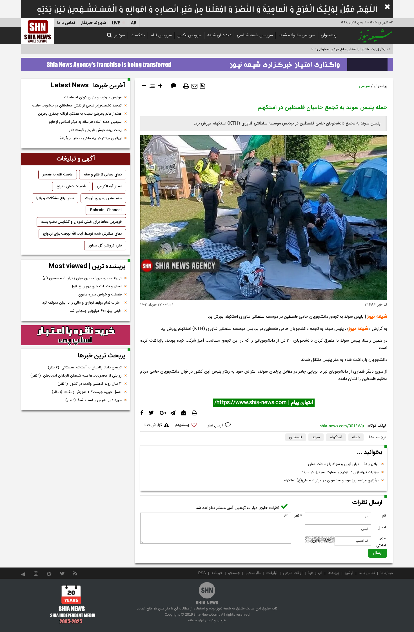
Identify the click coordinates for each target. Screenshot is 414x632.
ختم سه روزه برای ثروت (103, 198)
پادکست (138, 35)
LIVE (116, 23)
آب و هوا (315, 573)
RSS (202, 573)
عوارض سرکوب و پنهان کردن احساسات (93, 97)
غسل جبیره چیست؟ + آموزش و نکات (87, 392)
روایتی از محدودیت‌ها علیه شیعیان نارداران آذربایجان (76, 376)
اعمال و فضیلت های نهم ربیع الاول (96, 286)
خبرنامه (217, 573)
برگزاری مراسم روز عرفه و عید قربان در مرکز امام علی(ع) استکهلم (331, 480)
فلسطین (295, 437)
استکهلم (336, 437)
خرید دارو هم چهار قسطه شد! (93, 400)
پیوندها (333, 573)
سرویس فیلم (161, 35)
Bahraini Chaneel (106, 210)
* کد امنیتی (381, 542)
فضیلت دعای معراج (71, 186)
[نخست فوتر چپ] (72, 604)
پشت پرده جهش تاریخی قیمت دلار (95, 130)
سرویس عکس (189, 35)
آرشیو (349, 573)
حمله (356, 437)
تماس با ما (66, 22)
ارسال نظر (216, 425)
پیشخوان (329, 35)
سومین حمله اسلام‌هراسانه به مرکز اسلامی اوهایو (85, 122)
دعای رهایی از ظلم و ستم (103, 175)
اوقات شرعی (292, 573)
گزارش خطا (153, 425)
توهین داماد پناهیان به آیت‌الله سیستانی (85, 367)
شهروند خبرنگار (93, 22)
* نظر (298, 516)
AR (133, 23)
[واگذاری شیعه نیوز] (207, 63)
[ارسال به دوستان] (194, 86)
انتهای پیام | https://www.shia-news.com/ (264, 403)
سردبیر (119, 35)
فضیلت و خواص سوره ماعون (100, 294)
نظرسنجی (253, 573)
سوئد (316, 437)
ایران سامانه (196, 620)
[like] (188, 426)
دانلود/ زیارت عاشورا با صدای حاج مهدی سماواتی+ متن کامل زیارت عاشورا (334, 49)
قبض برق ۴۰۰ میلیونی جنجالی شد (96, 311)
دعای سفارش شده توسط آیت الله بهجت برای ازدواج (82, 234)
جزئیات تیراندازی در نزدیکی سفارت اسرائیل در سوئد (340, 472)
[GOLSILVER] (75, 335)
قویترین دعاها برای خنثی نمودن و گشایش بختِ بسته (81, 222)
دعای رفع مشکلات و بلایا (55, 198)
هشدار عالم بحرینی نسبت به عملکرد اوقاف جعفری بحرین (80, 114)
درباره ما (386, 573)
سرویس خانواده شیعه (297, 35)
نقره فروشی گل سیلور (105, 245)
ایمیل (382, 527)
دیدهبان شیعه (219, 35)
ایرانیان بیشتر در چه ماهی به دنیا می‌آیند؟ (90, 138)
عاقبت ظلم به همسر (57, 175)
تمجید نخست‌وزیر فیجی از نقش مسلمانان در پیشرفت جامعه (77, 106)
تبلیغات (271, 573)
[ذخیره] (202, 86)
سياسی (364, 86)
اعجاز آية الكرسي (109, 186)
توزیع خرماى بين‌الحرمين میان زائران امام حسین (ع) (82, 278)
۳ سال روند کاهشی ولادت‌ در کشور (89, 384)
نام (384, 516)
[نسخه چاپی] (186, 86)
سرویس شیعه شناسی (255, 35)
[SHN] (37, 31)
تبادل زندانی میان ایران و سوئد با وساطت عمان (343, 464)
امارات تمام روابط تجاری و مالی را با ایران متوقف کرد (82, 303)
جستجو (234, 573)
